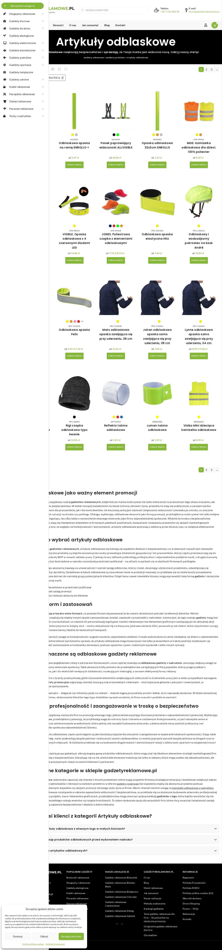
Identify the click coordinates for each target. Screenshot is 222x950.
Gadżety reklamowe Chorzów (121, 896)
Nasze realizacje (152, 898)
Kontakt (120, 25)
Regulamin (188, 877)
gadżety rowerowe (128, 783)
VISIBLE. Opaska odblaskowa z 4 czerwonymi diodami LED (74, 241)
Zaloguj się (205, 25)
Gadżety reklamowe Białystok (121, 877)
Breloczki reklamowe (77, 877)
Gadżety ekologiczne (77, 888)
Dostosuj (17, 936)
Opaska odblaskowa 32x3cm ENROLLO (157, 145)
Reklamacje (189, 914)
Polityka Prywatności (55, 944)
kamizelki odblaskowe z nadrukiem (192, 787)
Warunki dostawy (192, 898)
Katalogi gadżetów (154, 908)
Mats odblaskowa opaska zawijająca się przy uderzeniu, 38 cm (115, 334)
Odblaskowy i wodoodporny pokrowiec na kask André (199, 241)
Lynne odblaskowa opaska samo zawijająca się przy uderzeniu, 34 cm (199, 336)
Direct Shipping (191, 903)
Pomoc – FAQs (191, 908)
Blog (107, 25)
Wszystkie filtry (49, 77)
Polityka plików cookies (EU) (198, 893)
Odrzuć (44, 936)
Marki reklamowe (153, 888)
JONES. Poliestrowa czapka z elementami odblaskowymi (115, 238)
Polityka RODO (191, 888)
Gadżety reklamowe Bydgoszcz (121, 891)
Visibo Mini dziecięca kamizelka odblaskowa (198, 428)
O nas (72, 25)
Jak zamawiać (90, 25)
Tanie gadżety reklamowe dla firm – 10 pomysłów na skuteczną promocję (159, 918)
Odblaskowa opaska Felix (74, 332)
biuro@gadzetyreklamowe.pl (204, 11)
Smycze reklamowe (76, 903)
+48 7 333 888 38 (169, 11)
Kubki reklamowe (75, 893)
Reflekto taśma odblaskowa (116, 428)
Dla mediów (150, 935)
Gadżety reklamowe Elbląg (119, 910)
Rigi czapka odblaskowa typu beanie (74, 430)
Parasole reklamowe (77, 898)
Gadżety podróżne (115, 57)
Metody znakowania (154, 903)
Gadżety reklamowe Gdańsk (120, 916)
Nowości (58, 25)
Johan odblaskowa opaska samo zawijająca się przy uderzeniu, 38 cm (157, 336)
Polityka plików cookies (33, 944)
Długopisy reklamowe (78, 883)
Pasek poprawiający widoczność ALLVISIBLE (116, 145)
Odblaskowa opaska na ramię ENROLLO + (74, 145)
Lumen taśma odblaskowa (157, 428)
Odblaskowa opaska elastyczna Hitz (157, 236)
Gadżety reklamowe (94, 57)
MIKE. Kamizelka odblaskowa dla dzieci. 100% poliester (199, 147)
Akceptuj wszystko (71, 936)
